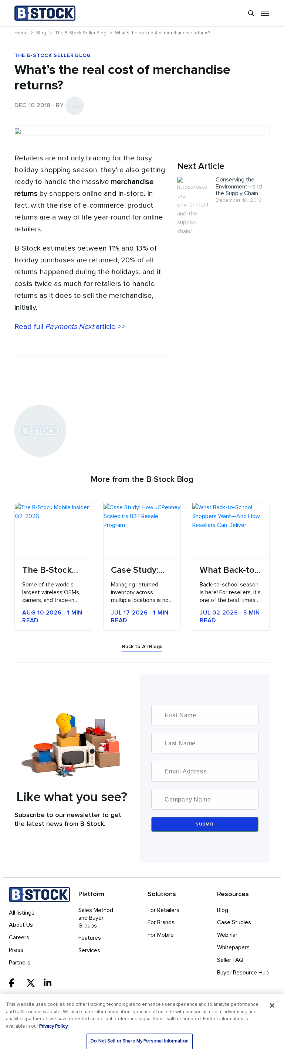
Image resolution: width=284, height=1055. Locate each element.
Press (16, 950)
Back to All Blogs (142, 646)
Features (89, 938)
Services (89, 950)
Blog (222, 910)
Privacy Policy (53, 1026)
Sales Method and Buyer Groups (95, 918)
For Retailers (163, 910)
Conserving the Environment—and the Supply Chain (239, 186)
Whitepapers (233, 947)
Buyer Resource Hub (243, 973)
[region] (142, 1024)
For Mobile (161, 935)
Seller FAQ (230, 960)
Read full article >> (70, 326)
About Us (21, 925)
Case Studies (234, 922)
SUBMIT (205, 824)
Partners (19, 963)
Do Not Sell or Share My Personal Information (140, 1041)
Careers (19, 937)
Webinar (227, 935)
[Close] (272, 1005)
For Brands (161, 922)
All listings (21, 913)
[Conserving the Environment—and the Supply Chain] (192, 206)
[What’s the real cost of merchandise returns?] (142, 125)
